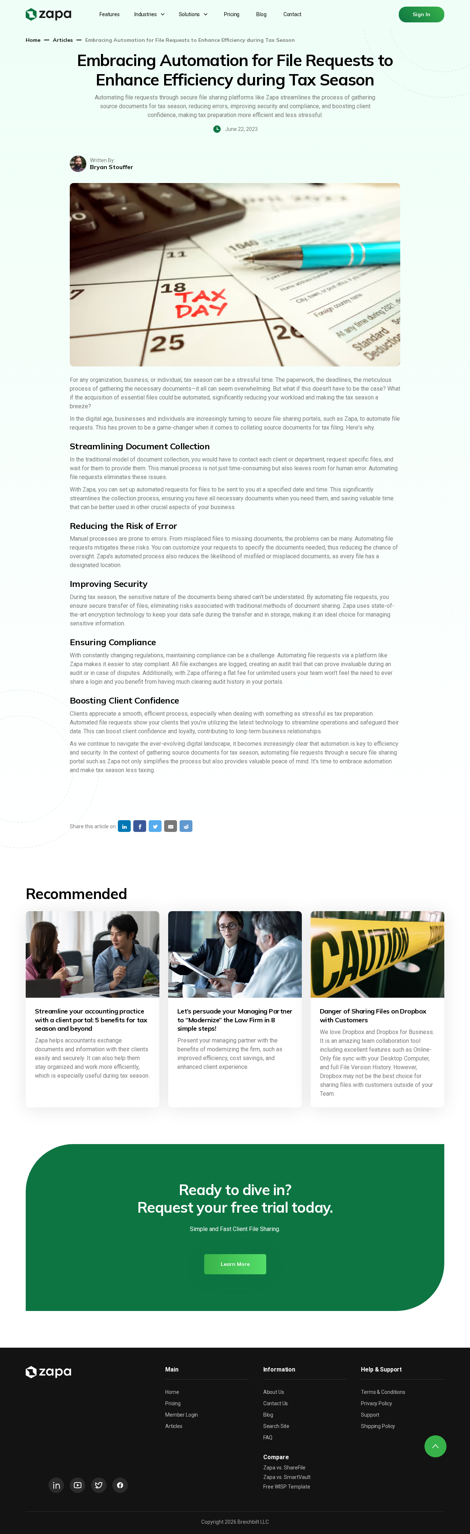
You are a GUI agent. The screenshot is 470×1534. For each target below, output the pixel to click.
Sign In (421, 14)
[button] (150, 14)
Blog (261, 14)
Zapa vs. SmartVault (287, 1477)
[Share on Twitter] (155, 826)
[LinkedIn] (124, 826)
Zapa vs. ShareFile (284, 1468)
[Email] (170, 826)
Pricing (231, 14)
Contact (292, 14)
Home (33, 40)
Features (110, 14)
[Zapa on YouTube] (77, 1485)
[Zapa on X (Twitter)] (98, 1485)
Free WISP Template (286, 1487)
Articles (63, 40)
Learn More (235, 1264)
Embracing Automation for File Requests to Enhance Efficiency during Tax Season (190, 40)
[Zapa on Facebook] (120, 1485)
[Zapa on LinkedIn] (56, 1485)
